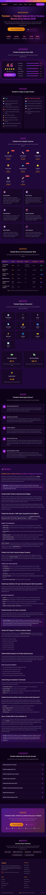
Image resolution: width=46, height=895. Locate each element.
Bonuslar (20, 4)
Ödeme (30, 4)
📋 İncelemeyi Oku (30, 824)
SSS (33, 4)
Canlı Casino (26, 867)
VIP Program (26, 887)
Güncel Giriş (26, 885)
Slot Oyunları (26, 865)
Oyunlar (25, 4)
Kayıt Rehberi (3, 885)
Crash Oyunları (27, 873)
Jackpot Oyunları (27, 871)
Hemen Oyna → (40, 4)
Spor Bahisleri (26, 869)
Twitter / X (26, 883)
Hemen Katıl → (9, 74)
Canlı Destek (26, 879)
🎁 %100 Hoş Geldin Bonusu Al (16, 29)
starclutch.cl (43, 892)
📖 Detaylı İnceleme (31, 29)
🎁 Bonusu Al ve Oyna (16, 824)
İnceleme (15, 4)
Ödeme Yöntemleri (4, 883)
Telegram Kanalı (27, 881)
